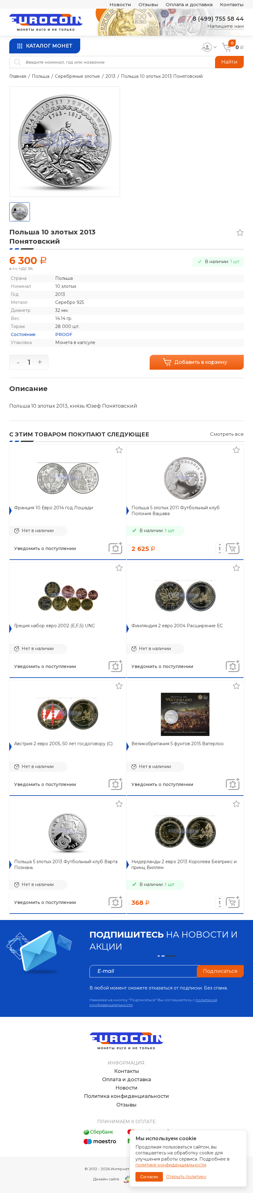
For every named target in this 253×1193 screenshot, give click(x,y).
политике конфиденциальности (170, 1165)
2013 (110, 76)
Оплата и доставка (189, 4)
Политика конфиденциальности (126, 1096)
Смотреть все (227, 434)
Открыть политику (186, 1176)
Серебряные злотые (77, 76)
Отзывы (148, 4)
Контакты (232, 4)
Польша (40, 76)
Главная (17, 76)
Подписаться (220, 971)
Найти (229, 62)
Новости (120, 4)
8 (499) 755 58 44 (218, 18)
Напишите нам (225, 26)
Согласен (149, 1176)
